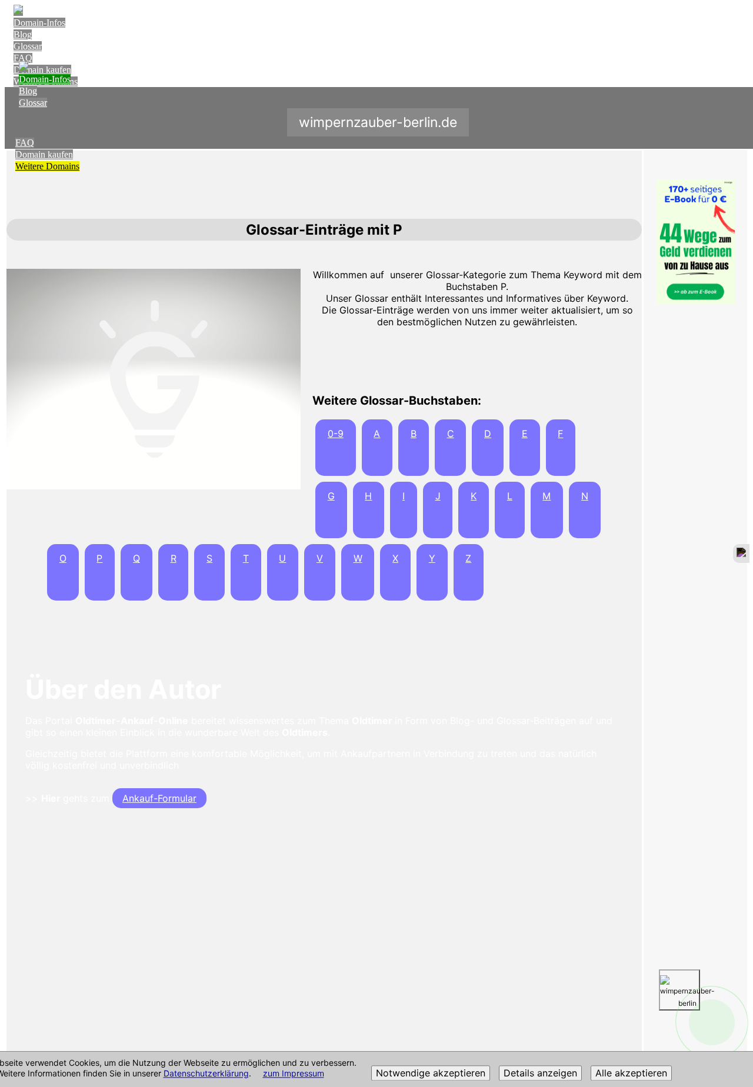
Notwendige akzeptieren (430, 1073)
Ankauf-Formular (159, 798)
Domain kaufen (44, 154)
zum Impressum (293, 1074)
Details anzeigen (540, 1073)
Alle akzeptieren (631, 1073)
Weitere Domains (47, 166)
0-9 (336, 433)
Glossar (28, 46)
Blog (23, 34)
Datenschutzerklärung (206, 1074)
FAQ (23, 58)
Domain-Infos (39, 23)
